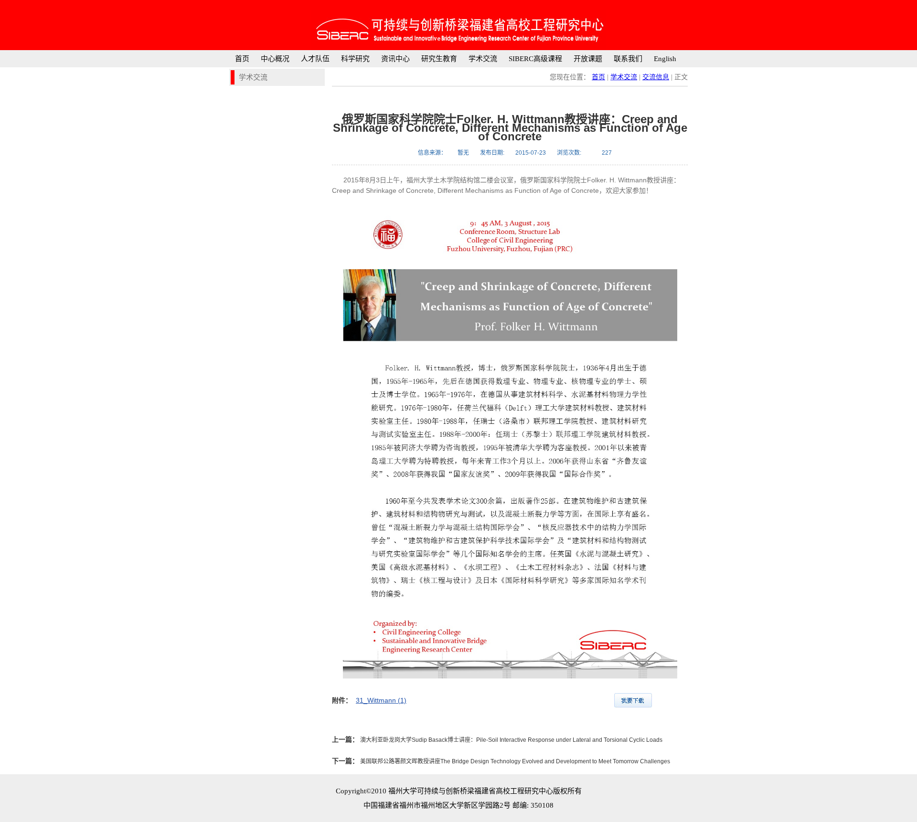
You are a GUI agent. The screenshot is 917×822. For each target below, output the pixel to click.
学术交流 (483, 59)
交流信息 (655, 77)
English (665, 59)
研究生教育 (439, 59)
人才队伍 (315, 59)
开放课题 (588, 59)
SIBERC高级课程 (535, 59)
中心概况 (275, 59)
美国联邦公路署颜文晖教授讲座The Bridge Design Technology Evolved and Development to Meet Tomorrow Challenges (514, 761)
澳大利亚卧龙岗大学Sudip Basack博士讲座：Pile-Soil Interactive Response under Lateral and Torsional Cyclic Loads (510, 740)
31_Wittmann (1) (381, 700)
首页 (242, 59)
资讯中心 (395, 59)
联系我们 (628, 59)
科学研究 (355, 59)
